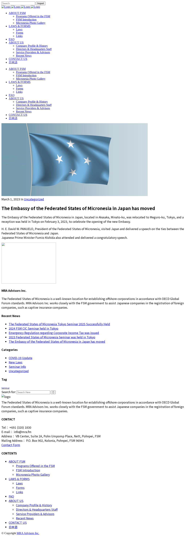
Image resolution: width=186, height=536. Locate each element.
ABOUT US (16, 501)
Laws (19, 483)
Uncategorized (34, 199)
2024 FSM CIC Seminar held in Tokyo (33, 328)
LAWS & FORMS (19, 479)
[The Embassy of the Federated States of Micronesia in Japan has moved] (74, 195)
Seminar (5, 388)
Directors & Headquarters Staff (37, 509)
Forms (20, 487)
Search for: (8, 392)
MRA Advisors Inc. (28, 533)
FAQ (11, 496)
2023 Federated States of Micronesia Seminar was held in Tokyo (52, 337)
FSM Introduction (28, 470)
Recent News (25, 518)
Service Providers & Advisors (35, 514)
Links (19, 492)
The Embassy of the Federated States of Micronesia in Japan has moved (57, 341)
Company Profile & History (34, 505)
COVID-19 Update (20, 358)
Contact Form (10, 445)
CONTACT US (18, 522)
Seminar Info (17, 366)
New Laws (15, 362)
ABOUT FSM (17, 461)
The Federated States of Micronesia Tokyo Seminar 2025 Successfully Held (59, 324)
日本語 (13, 527)
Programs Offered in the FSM (35, 466)
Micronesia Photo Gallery (33, 474)
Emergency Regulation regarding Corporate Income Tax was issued (54, 333)
